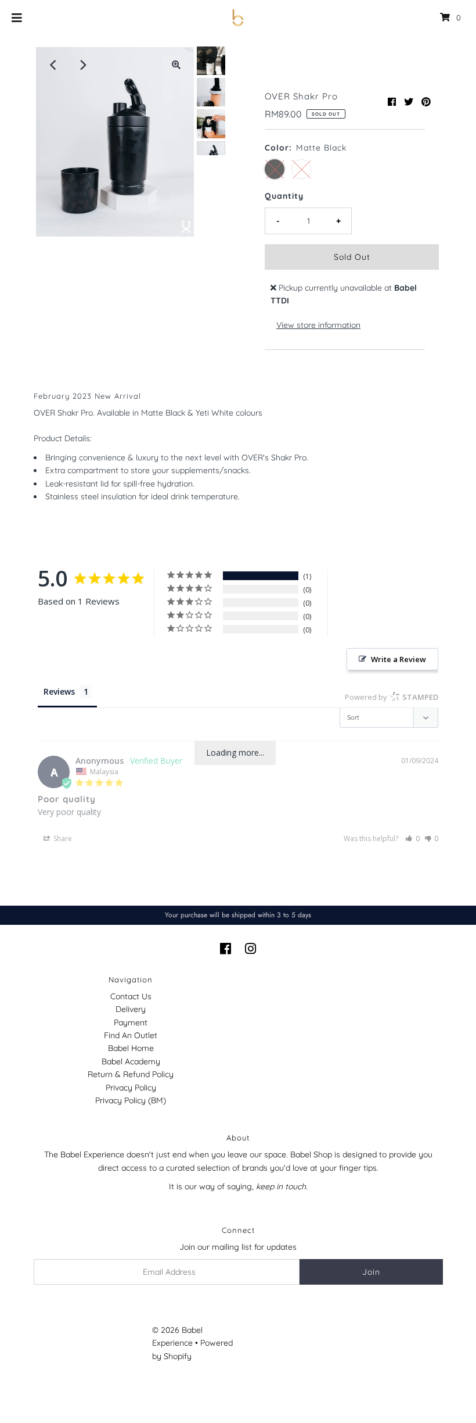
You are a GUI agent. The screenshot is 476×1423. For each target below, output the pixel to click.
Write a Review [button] (398, 659)
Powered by (391, 697)
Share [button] (62, 838)
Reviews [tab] (59, 691)
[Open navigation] (17, 17)
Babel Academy (131, 1061)
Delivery (131, 1009)
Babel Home (131, 1048)
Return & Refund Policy (131, 1074)
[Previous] (54, 65)
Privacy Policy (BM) (130, 1100)
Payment (130, 1022)
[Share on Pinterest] (426, 102)
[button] (412, 838)
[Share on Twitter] (408, 102)
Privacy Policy (131, 1087)
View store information (318, 325)
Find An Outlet (130, 1035)
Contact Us (131, 996)
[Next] (82, 65)
